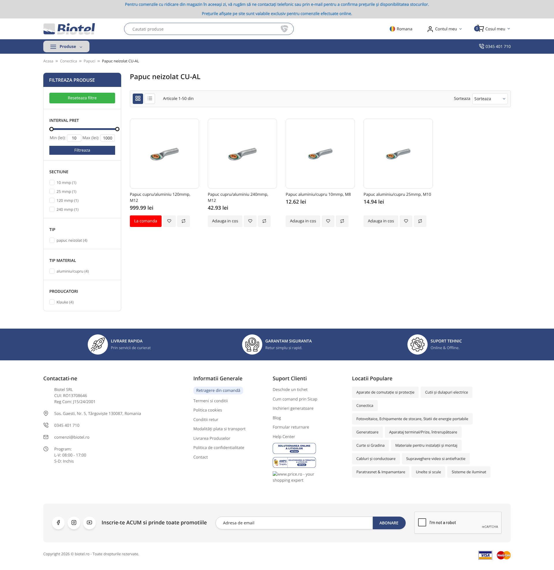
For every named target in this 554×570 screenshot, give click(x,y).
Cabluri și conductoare (376, 458)
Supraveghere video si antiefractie (435, 458)
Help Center (284, 436)
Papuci (89, 61)
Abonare (388, 523)
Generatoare (367, 432)
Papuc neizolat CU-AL (120, 61)
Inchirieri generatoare (293, 408)
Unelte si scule (428, 471)
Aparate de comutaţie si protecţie (385, 392)
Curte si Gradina (370, 445)
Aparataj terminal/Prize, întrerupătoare (423, 432)
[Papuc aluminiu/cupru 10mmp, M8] (320, 154)
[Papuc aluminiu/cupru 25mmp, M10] (398, 154)
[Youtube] (89, 523)
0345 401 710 (498, 46)
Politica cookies (207, 410)
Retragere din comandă (218, 390)
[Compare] (183, 221)
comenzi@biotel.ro (71, 437)
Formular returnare (291, 427)
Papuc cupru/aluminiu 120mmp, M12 (160, 197)
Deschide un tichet (290, 389)
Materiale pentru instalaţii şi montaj (426, 445)
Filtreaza (82, 150)
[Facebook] (58, 523)
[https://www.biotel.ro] (69, 29)
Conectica (364, 405)
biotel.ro (82, 553)
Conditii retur (205, 419)
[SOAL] (308, 448)
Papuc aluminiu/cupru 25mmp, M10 (397, 194)
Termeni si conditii (210, 401)
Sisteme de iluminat (469, 471)
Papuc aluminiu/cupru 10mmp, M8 (318, 194)
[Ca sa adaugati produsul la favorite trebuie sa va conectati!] (169, 221)
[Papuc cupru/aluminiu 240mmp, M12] (242, 154)
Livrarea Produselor (211, 438)
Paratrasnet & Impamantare (380, 471)
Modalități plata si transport (219, 429)
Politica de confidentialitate (218, 447)
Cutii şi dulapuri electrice (446, 392)
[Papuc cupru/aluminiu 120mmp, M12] (164, 154)
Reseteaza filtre (82, 98)
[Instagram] (74, 523)
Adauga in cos (225, 221)
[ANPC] (308, 462)
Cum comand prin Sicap (295, 399)
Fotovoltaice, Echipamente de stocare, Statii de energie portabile (412, 418)
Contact (200, 457)
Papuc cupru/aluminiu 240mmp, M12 (238, 197)
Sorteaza (482, 98)
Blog (277, 418)
